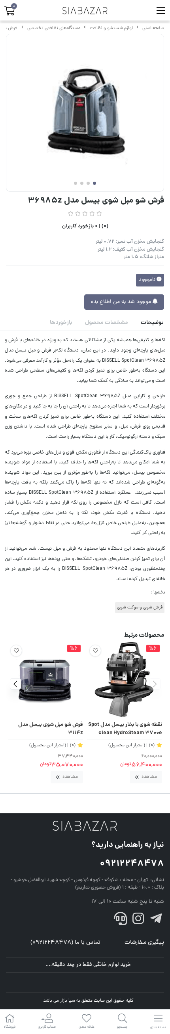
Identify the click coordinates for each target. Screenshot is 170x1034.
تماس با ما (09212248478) (65, 942)
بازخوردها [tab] (61, 322)
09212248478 (132, 864)
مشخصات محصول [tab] (106, 322)
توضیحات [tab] (152, 322)
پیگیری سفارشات (144, 942)
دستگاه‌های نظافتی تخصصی (53, 28)
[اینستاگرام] (138, 920)
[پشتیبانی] (120, 920)
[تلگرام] (155, 920)
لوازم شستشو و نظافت (111, 28)
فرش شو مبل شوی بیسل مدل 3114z (50, 729)
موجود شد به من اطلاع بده (122, 302)
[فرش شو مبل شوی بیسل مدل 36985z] (85, 826)
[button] (154, 683)
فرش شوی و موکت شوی (139, 607)
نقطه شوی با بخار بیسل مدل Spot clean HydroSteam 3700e (125, 729)
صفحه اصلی (153, 28)
